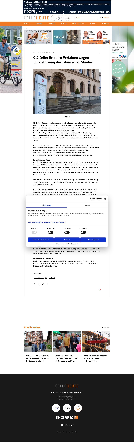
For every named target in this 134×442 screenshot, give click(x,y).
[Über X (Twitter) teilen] (38, 284)
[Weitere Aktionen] (100, 53)
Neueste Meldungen (39, 278)
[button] (64, 24)
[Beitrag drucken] (47, 284)
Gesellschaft (52, 278)
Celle (46, 278)
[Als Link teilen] (43, 284)
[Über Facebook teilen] (34, 284)
